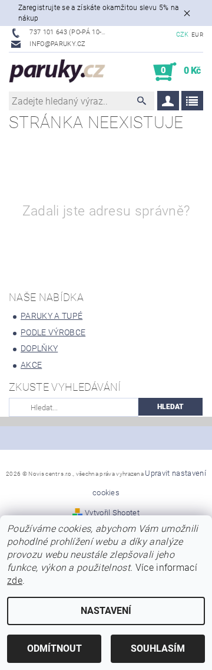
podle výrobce (53, 332)
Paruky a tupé (51, 316)
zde (14, 580)
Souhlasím (158, 648)
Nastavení (106, 610)
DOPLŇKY (39, 348)
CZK (182, 34)
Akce (31, 365)
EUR (197, 34)
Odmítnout (54, 648)
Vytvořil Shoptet (112, 512)
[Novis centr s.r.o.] (57, 72)
